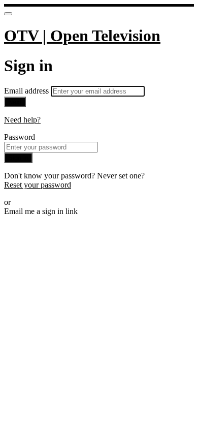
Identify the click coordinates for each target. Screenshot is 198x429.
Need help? (22, 119)
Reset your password (37, 184)
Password (19, 137)
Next (15, 102)
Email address (27, 90)
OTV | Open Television (82, 35)
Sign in (18, 158)
